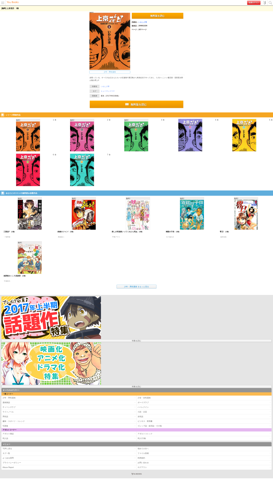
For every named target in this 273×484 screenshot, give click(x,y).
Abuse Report (8, 467)
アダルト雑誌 (8, 434)
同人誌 (5, 438)
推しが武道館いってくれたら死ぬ (126, 232)
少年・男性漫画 (110, 72)
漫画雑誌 (6, 402)
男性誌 (5, 416)
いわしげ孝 (142, 22)
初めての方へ (264, 3)
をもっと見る (136, 287)
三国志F (8, 232)
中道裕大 (7, 281)
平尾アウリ (116, 237)
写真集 (5, 426)
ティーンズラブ (9, 407)
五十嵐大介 (170, 237)
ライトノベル (8, 412)
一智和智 (7, 237)
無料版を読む (157, 15)
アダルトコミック (145, 434)
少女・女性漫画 (144, 398)
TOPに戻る (7, 449)
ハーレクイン (143, 407)
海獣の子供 (171, 232)
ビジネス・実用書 (145, 421)
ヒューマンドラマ (108, 91)
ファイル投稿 (143, 453)
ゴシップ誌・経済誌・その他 (150, 426)
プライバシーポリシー (12, 463)
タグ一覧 (6, 453)
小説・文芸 (142, 412)
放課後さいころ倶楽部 (14, 276)
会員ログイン (254, 3)
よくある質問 (8, 458)
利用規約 (141, 458)
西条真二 (61, 237)
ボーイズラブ (143, 402)
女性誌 (140, 416)
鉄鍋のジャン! (64, 232)
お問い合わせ (143, 463)
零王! (223, 232)
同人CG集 (142, 438)
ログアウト (142, 467)
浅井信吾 (223, 237)
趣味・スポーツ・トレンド (14, 421)
